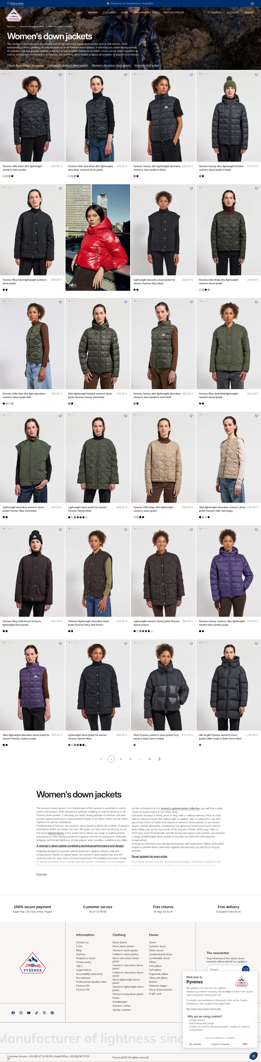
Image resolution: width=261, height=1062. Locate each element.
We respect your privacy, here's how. (203, 1009)
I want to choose (220, 1044)
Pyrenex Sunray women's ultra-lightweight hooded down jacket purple (222, 623)
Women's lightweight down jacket (128, 988)
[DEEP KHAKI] (12, 176)
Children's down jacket (125, 954)
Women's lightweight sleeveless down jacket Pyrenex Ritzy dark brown (88, 623)
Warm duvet (156, 950)
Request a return (86, 958)
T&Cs (79, 966)
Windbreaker (120, 1001)
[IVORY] (72, 517)
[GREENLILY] (7, 176)
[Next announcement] (179, 3)
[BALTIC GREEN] (81, 517)
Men (79, 12)
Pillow (152, 962)
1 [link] (111, 759)
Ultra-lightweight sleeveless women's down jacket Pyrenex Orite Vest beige (222, 509)
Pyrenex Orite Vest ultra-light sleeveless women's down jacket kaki (24, 395)
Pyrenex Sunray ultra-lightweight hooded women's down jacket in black (221, 168)
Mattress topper (158, 985)
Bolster (153, 981)
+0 (86, 517)
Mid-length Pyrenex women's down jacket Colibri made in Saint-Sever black (220, 736)
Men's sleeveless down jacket (126, 960)
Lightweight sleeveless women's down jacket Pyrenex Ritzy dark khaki (23, 509)
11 (149, 759)
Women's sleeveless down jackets (111, 65)
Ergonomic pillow (158, 974)
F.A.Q (79, 946)
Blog (78, 950)
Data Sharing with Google (201, 1023)
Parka (116, 998)
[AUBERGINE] (78, 517)
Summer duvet (157, 946)
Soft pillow (155, 969)
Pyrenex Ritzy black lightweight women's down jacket (25, 281)
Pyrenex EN (82, 985)
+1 (86, 745)
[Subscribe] (245, 969)
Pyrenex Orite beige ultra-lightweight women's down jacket (153, 509)
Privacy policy (83, 962)
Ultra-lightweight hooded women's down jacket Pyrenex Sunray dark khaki (90, 395)
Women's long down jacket (128, 994)
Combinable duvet (159, 958)
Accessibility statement (89, 974)
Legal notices (83, 969)
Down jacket (120, 942)
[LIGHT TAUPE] (9, 176)
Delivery (80, 954)
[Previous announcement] (82, 3)
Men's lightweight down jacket (126, 981)
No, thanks (195, 1044)
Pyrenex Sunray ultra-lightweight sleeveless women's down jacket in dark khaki (157, 395)
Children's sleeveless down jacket (128, 974)
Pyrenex (11, 26)
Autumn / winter (122, 1005)
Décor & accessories (160, 989)
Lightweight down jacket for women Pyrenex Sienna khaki (87, 509)
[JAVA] (4, 290)
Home (125, 12)
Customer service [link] (97, 907)
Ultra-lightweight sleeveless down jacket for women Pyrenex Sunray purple (26, 736)
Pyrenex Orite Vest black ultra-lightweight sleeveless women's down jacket (90, 168)
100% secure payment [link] (32, 907)
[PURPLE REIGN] (135, 176)
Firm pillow (155, 966)
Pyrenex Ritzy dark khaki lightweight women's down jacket (218, 395)
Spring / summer (122, 1009)
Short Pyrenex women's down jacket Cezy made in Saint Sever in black (156, 736)
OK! (245, 1044)
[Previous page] (102, 759)
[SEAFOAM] (4, 176)
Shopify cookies (197, 1020)
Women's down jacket (125, 950)
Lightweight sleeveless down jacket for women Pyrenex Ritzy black (154, 281)
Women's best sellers (146, 65)
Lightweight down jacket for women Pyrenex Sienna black (87, 736)
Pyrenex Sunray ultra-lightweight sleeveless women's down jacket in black (157, 168)
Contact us (82, 942)
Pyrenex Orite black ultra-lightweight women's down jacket (22, 168)
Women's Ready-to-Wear (31, 26)
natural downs (56, 833)
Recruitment (83, 977)
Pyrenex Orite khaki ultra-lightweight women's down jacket (218, 281)
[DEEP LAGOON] (75, 517)
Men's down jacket (123, 946)
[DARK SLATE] (135, 745)
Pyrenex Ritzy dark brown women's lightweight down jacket (22, 623)
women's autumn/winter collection (180, 808)
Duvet (152, 942)
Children (109, 12)
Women (93, 12)
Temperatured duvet (160, 954)
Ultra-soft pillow (158, 977)
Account (233, 12)
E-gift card (155, 993)
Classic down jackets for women (25, 65)
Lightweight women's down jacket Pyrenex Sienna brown (157, 623)
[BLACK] (206, 290)
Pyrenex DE (82, 989)
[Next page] (159, 759)
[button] (79, 12)
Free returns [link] (163, 907)
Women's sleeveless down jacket (128, 967)
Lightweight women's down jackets (68, 65)
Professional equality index (91, 981)
